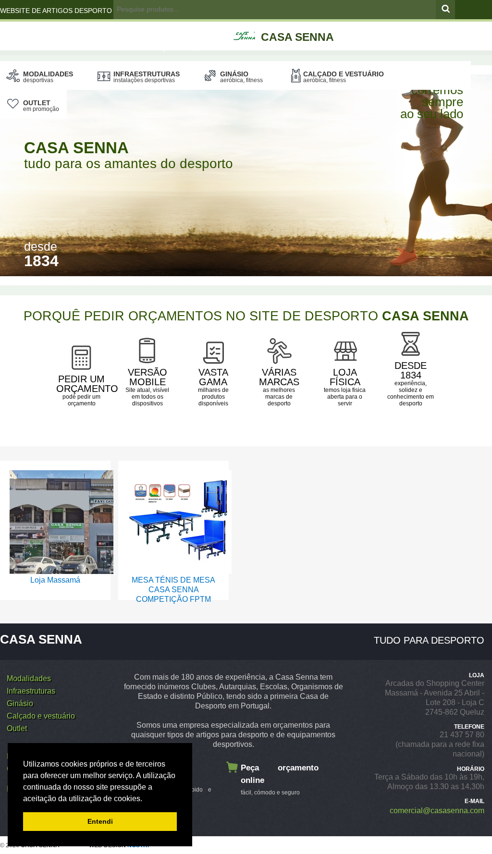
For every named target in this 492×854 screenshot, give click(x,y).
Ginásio (241, 77)
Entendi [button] (100, 821)
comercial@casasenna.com (437, 810)
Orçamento (171, 48)
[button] (145, 799)
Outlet (41, 105)
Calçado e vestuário (343, 77)
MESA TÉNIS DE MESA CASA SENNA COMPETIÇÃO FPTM (173, 589)
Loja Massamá (55, 580)
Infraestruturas (146, 77)
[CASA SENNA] (301, 25)
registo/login (147, 29)
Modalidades (48, 77)
